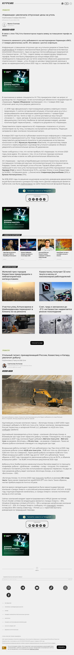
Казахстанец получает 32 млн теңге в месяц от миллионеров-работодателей (54, 274)
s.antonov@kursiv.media (14, 367)
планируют (51, 505)
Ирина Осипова (13, 24)
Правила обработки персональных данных (17, 614)
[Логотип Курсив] (8, 3)
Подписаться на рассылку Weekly (12, 577)
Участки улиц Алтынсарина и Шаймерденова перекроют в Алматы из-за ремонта (17, 309)
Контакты (7, 618)
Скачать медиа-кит (10, 626)
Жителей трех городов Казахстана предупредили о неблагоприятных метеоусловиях (17, 275)
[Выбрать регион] (62, 3)
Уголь (12, 29)
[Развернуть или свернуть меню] (71, 3)
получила (40, 478)
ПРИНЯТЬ (61, 647)
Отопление (6, 29)
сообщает (6, 430)
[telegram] (23, 588)
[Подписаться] (70, 579)
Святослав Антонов (14, 364)
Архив (6, 610)
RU (67, 3)
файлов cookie (34, 649)
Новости (5, 10)
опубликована (8, 50)
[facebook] (8, 595)
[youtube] (37, 588)
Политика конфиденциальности (14, 607)
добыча (5, 371)
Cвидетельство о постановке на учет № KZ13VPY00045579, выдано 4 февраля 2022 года (23, 641)
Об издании (8, 603)
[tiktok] (51, 588)
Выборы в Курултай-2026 (11, 629)
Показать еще (37, 343)
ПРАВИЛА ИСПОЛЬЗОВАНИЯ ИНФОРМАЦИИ (15, 622)
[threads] (65, 588)
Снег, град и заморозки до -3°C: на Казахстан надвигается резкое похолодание (55, 309)
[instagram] (8, 588)
